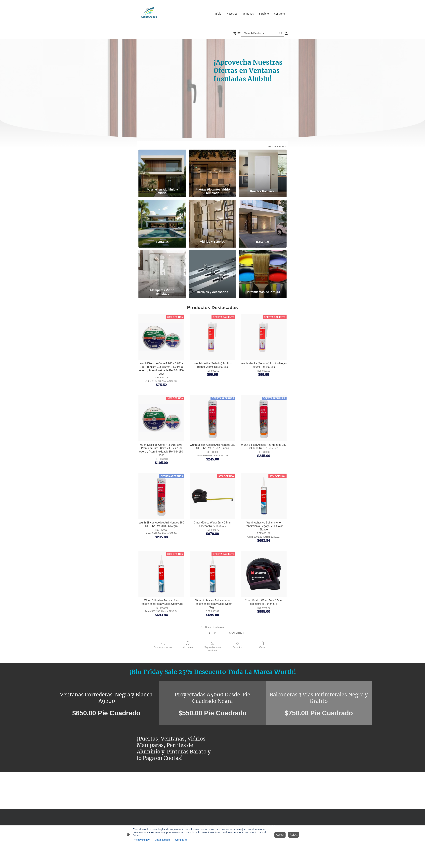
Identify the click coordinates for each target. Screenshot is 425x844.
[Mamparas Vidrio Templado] (162, 268)
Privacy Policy (141, 839)
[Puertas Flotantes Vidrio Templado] (212, 168)
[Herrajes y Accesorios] (212, 268)
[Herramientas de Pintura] (263, 268)
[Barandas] (263, 218)
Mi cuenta (187, 647)
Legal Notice (162, 839)
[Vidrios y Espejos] (212, 218)
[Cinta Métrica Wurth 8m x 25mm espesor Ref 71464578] (264, 574)
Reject (293, 834)
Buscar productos (163, 647)
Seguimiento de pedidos (212, 648)
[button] (237, 633)
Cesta (262, 647)
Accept (280, 834)
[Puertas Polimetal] (263, 168)
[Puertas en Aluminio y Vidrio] (162, 168)
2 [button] (215, 633)
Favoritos (237, 647)
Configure (181, 839)
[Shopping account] (286, 33)
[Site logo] (148, 13)
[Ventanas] (162, 218)
